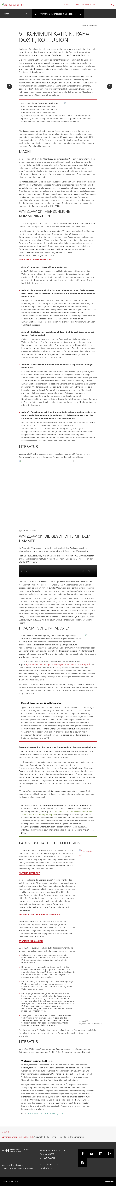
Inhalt (6, 13)
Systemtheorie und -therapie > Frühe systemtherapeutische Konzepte (58, 664)
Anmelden (86, 4)
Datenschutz (109, 1181)
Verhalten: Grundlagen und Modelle (58, 13)
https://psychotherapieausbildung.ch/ (46, 1113)
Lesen (77, 4)
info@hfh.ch (46, 1168)
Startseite (67, 4)
